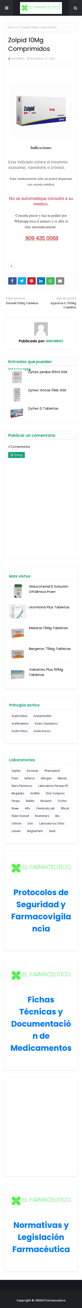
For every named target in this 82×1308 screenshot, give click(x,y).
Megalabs (18, 793)
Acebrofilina (19, 716)
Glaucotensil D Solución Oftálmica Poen (48, 589)
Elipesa (62, 778)
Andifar (35, 793)
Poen (15, 778)
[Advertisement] (41, 1127)
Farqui (16, 801)
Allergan (46, 778)
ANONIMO (18, 58)
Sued (52, 831)
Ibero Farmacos (22, 786)
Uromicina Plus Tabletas (49, 607)
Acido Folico (20, 731)
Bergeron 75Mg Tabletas (50, 648)
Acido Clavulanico (46, 723)
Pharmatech (52, 771)
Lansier (16, 831)
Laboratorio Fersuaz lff (53, 786)
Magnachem (35, 831)
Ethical (65, 808)
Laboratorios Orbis (51, 823)
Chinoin (16, 823)
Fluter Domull (20, 816)
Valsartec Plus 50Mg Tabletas (46, 672)
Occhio (62, 801)
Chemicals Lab (45, 808)
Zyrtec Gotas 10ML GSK (47, 390)
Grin (30, 823)
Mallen (30, 801)
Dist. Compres (55, 793)
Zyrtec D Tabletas (43, 408)
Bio (57, 816)
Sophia (16, 771)
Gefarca (29, 778)
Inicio (11, 27)
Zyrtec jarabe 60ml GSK (48, 371)
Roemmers (42, 816)
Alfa (27, 808)
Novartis (46, 801)
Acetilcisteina (20, 723)
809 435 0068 (42, 238)
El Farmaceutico (53, 1300)
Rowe (15, 808)
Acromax (32, 771)
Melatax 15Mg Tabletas (48, 627)
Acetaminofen (42, 716)
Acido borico (42, 731)
